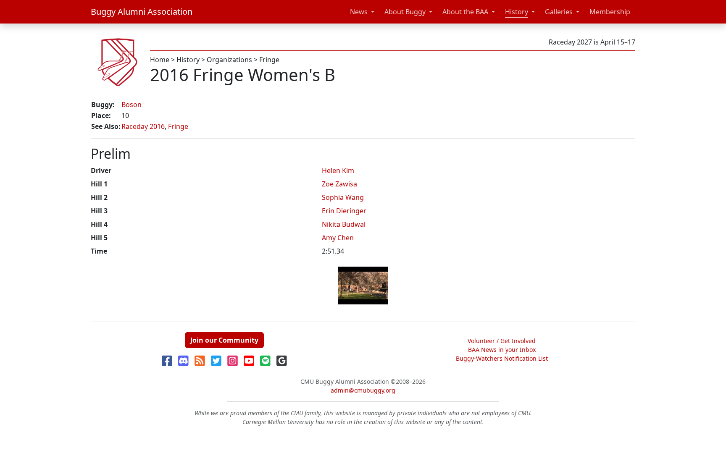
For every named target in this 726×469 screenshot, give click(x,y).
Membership (609, 11)
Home (159, 59)
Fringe (269, 59)
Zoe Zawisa (339, 184)
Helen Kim (338, 170)
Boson (131, 104)
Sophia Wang (343, 197)
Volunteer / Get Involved (502, 341)
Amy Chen (338, 237)
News (359, 11)
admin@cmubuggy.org (363, 390)
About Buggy (405, 11)
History (516, 11)
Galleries (559, 11)
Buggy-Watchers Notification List (502, 358)
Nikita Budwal (344, 224)
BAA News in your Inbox (502, 350)
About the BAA (465, 11)
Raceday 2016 (143, 126)
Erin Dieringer (344, 210)
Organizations (229, 59)
